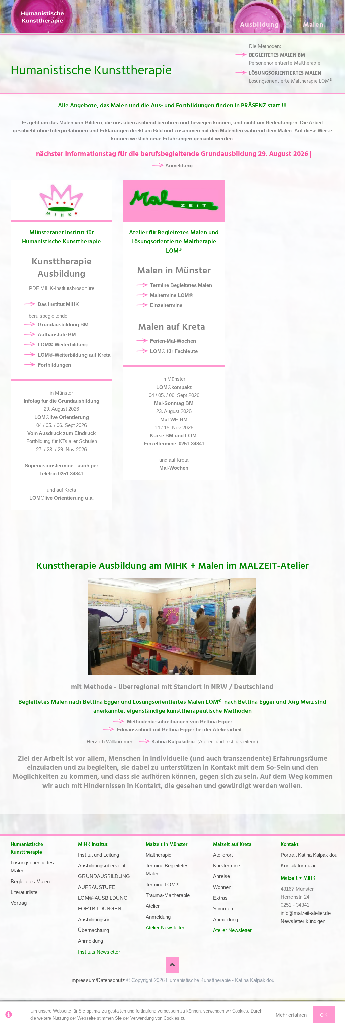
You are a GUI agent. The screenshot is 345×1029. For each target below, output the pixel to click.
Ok (324, 1015)
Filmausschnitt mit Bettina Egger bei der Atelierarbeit (179, 729)
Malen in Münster (174, 270)
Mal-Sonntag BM (174, 403)
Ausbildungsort (94, 919)
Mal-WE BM (174, 419)
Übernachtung (93, 930)
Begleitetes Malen (30, 881)
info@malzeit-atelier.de (306, 913)
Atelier (153, 906)
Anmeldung (90, 941)
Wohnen (222, 887)
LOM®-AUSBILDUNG (103, 898)
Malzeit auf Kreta (232, 844)
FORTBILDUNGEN (100, 908)
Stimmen (223, 908)
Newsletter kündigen (303, 921)
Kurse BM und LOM (174, 435)
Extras (220, 898)
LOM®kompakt (174, 387)
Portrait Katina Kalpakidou (309, 855)
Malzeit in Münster (166, 844)
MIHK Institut (93, 844)
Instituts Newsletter (99, 952)
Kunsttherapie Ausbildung (62, 267)
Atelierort (223, 855)
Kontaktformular (298, 865)
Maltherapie (158, 855)
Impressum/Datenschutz (97, 980)
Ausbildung (259, 24)
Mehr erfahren (291, 1015)
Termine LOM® (162, 884)
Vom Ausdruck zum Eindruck (61, 433)
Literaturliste (24, 892)
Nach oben (172, 965)
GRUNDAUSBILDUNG (104, 876)
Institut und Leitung (98, 855)
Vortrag (19, 903)
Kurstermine (226, 865)
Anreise (221, 876)
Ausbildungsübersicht (101, 865)
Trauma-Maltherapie (168, 895)
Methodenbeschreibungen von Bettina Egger (179, 721)
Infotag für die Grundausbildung (61, 401)
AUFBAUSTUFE (96, 887)
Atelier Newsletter (165, 927)
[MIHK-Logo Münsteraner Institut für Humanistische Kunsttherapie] (61, 200)
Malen (313, 24)
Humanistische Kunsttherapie (27, 848)
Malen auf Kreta (174, 327)
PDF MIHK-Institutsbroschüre (61, 288)
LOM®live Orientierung (61, 417)
